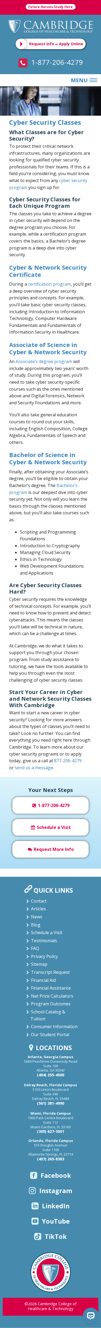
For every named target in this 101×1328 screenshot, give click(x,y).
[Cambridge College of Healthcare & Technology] (50, 26)
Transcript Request (50, 972)
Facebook (56, 1175)
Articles (38, 909)
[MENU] (92, 80)
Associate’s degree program (44, 361)
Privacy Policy (44, 956)
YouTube (56, 1221)
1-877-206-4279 (56, 62)
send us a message (34, 768)
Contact (39, 901)
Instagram (55, 1190)
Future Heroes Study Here (50, 7)
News (36, 917)
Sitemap (39, 964)
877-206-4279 (68, 761)
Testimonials (44, 941)
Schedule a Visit (53, 827)
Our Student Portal (50, 1035)
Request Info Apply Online (56, 43)
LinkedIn (55, 1206)
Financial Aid (43, 980)
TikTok (56, 1236)
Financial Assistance (51, 988)
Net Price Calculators (52, 996)
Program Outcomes (51, 1004)
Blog (35, 925)
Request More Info (53, 849)
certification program (49, 284)
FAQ (35, 948)
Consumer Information (54, 1026)
